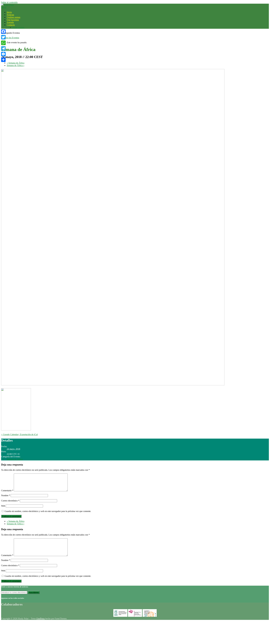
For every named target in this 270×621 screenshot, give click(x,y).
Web (3, 506)
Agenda (10, 22)
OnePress (40, 618)
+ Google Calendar (9, 434)
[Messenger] (3, 54)
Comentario (7, 490)
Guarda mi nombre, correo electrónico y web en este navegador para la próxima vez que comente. (47, 511)
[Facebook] (3, 31)
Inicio (9, 12)
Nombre (5, 495)
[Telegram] (3, 48)
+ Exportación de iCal (28, 434)
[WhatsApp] (3, 43)
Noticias (10, 15)
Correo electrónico (10, 500)
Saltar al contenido (9, 2)
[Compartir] (3, 60)
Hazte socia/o (18, 27)
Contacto (11, 25)
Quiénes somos (13, 17)
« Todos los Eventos (10, 37)
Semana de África (15, 63)
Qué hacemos (13, 20)
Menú (3, 7)
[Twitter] (3, 37)
